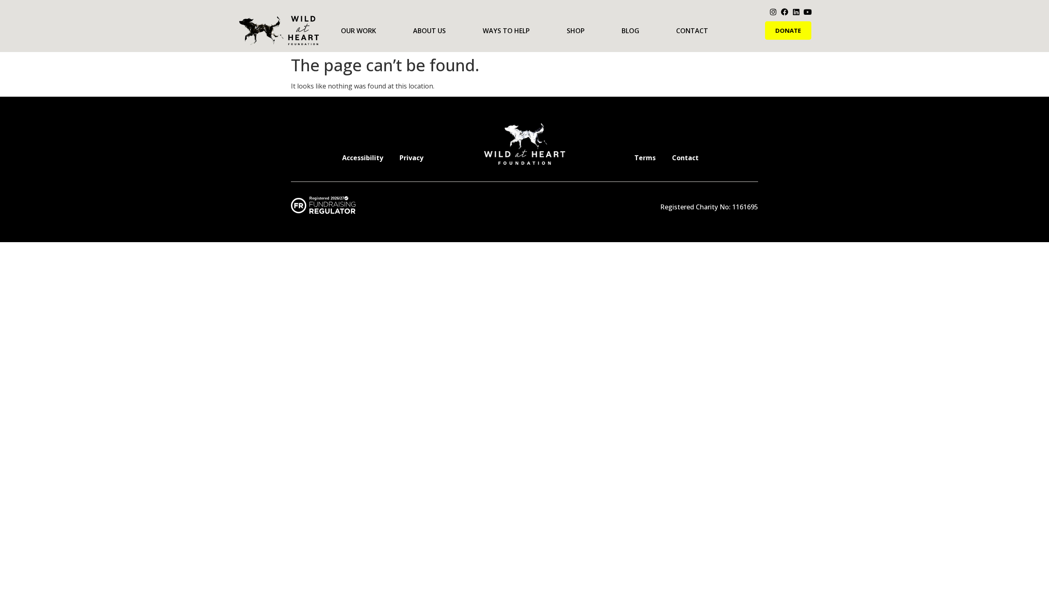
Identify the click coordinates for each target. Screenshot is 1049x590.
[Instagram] (773, 12)
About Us (429, 30)
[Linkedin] (796, 12)
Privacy (411, 157)
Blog (630, 30)
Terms (645, 157)
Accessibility (362, 157)
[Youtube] (807, 12)
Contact (692, 30)
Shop (576, 30)
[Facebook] (784, 12)
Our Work (358, 30)
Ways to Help (506, 30)
